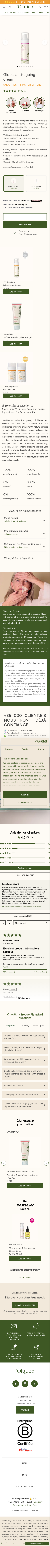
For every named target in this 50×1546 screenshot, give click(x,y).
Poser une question (25, 874)
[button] (10, 91)
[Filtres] (9, 922)
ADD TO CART (25, 1186)
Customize (24, 802)
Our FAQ (25, 1410)
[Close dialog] (49, 1542)
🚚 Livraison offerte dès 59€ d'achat (25, 2)
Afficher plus (24, 998)
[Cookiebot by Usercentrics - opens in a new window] (35, 742)
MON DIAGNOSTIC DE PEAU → (37, 1543)
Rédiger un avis (25, 868)
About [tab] (41, 749)
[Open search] (3, 922)
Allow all (25, 794)
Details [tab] (25, 749)
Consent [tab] (9, 749)
